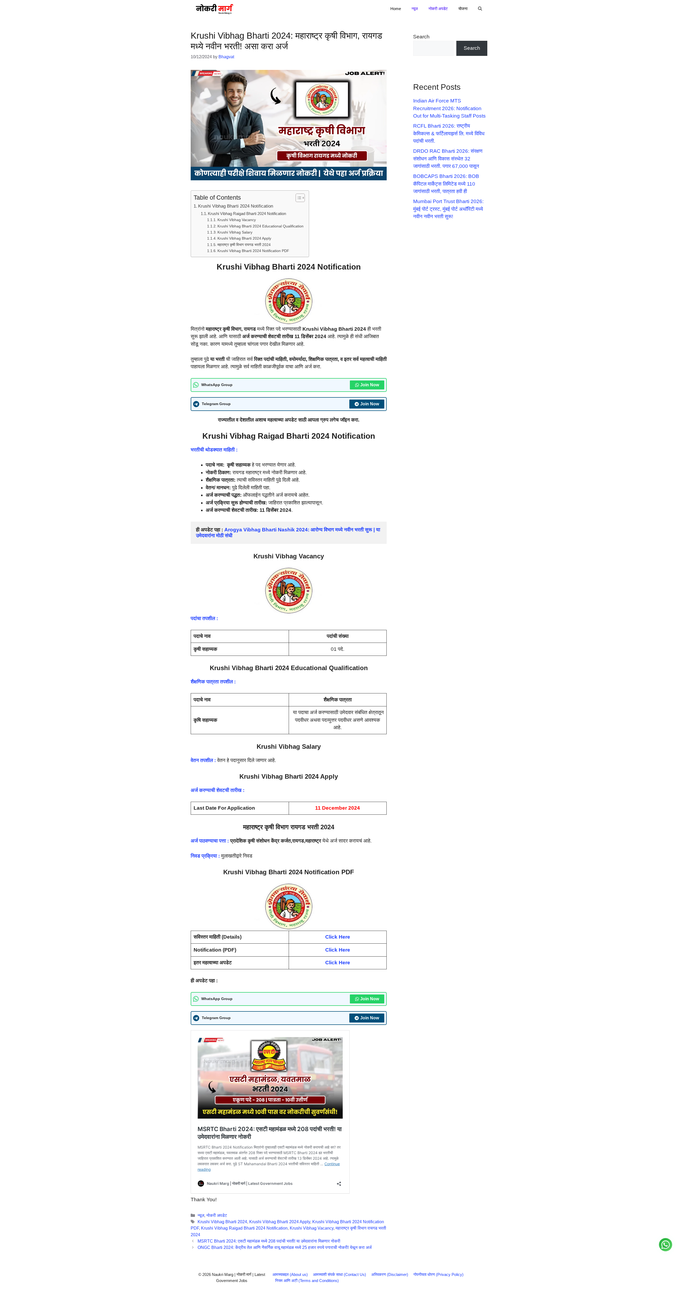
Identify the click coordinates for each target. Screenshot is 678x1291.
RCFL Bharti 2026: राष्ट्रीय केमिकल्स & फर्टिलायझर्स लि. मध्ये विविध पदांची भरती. (448, 133)
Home (395, 8)
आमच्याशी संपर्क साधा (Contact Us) (339, 1274)
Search (421, 36)
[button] (480, 8)
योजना (462, 8)
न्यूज (415, 8)
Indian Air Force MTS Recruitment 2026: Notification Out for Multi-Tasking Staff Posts (449, 108)
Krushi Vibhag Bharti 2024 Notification (235, 206)
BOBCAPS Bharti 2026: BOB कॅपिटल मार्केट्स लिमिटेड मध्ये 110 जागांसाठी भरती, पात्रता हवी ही (446, 183)
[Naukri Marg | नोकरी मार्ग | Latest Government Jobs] (214, 8)
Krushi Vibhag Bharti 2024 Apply (244, 238)
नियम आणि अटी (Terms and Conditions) (307, 1280)
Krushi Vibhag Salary (234, 232)
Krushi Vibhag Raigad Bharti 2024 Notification (247, 213)
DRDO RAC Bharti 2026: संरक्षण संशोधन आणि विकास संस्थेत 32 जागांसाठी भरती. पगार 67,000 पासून (448, 158)
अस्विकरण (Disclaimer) (389, 1274)
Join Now (369, 385)
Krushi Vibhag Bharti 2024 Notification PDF (253, 251)
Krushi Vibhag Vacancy (236, 220)
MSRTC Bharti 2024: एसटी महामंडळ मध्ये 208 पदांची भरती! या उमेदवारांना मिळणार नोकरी (269, 1241)
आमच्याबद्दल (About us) (290, 1274)
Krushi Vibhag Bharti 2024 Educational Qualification (260, 226)
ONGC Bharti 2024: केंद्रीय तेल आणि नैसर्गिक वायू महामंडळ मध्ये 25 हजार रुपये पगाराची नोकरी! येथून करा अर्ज (285, 1247)
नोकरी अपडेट (438, 8)
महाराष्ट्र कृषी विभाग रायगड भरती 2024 (244, 245)
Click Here (337, 950)
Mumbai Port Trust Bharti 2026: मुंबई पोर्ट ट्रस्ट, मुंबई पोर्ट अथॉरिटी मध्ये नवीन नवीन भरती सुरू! (448, 209)
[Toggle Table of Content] (298, 197)
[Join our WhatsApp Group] (665, 1244)
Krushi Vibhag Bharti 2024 (222, 1221)
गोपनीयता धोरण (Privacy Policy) (438, 1274)
